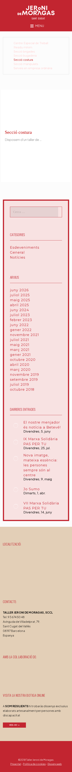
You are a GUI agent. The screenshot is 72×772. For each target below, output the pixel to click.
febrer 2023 (21, 320)
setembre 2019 (24, 379)
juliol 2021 (19, 340)
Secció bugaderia (25, 55)
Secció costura (23, 60)
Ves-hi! (13, 725)
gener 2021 (20, 355)
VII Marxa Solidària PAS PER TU (41, 505)
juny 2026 (19, 290)
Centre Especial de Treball (31, 43)
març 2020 (20, 370)
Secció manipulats (26, 64)
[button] (39, 26)
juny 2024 (19, 310)
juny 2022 (19, 325)
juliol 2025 (20, 295)
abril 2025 (19, 305)
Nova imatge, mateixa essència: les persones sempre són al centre (40, 465)
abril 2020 (19, 365)
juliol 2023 (20, 315)
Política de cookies (34, 764)
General (17, 252)
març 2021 (19, 350)
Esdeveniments (24, 247)
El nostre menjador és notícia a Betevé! (42, 424)
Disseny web (55, 764)
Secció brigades (24, 51)
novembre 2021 (24, 335)
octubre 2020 (23, 360)
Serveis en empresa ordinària (33, 68)
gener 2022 (21, 330)
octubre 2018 (22, 389)
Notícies (17, 257)
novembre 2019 (24, 375)
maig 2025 (20, 300)
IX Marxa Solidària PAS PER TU (40, 441)
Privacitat (15, 764)
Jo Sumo (31, 489)
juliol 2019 (19, 384)
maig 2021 (19, 345)
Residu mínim (23, 47)
